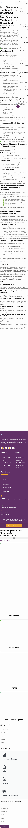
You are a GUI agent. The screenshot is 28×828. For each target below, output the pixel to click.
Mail (2, 505)
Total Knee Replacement (21, 34)
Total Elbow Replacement (22, 51)
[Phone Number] (1, 510)
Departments (4, 732)
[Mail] (1, 503)
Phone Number (5, 513)
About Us (3, 729)
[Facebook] (2, 448)
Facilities (3, 739)
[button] (14, 538)
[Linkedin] (9, 448)
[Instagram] (6, 448)
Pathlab (22, 98)
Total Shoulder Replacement (22, 48)
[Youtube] (13, 448)
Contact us (21, 101)
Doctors (3, 736)
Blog (20, 99)
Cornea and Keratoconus (22, 21)
